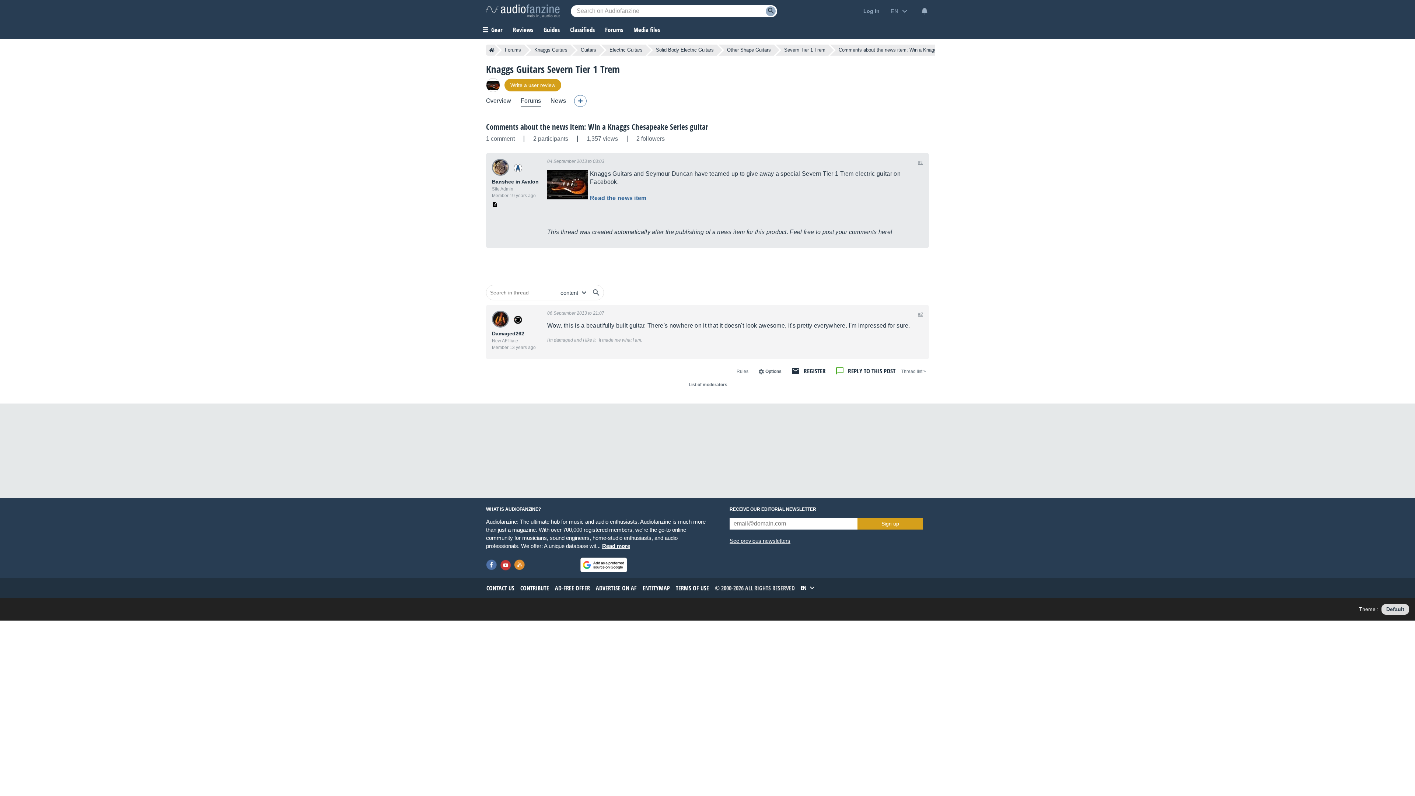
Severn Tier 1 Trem (804, 50)
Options (773, 371)
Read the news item (618, 198)
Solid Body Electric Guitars (685, 50)
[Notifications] (924, 11)
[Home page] (492, 50)
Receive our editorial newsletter (773, 509)
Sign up (890, 524)
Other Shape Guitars (749, 50)
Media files (646, 29)
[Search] (771, 11)
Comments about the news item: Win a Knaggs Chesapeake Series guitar (597, 127)
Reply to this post (871, 371)
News (558, 101)
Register (815, 371)
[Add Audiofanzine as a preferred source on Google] (603, 565)
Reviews (523, 29)
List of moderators (708, 384)
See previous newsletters (760, 541)
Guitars (588, 50)
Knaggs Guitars (550, 50)
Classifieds (582, 29)
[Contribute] (580, 101)
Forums (513, 50)
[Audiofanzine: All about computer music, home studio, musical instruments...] (523, 11)
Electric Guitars (626, 50)
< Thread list (913, 371)
